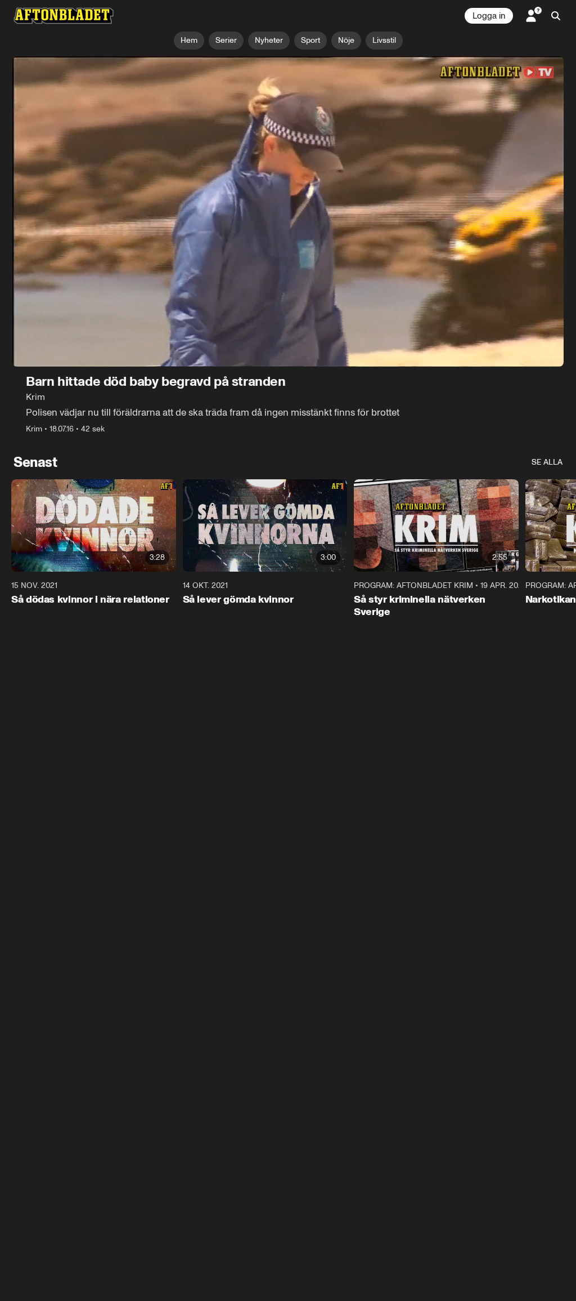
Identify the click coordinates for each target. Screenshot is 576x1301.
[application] (288, 211)
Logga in (488, 16)
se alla (547, 462)
